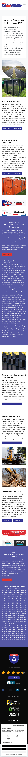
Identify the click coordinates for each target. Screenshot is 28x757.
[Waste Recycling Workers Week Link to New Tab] (14, 702)
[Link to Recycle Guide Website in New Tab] (14, 709)
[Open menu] (24, 5)
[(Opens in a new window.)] (14, 682)
